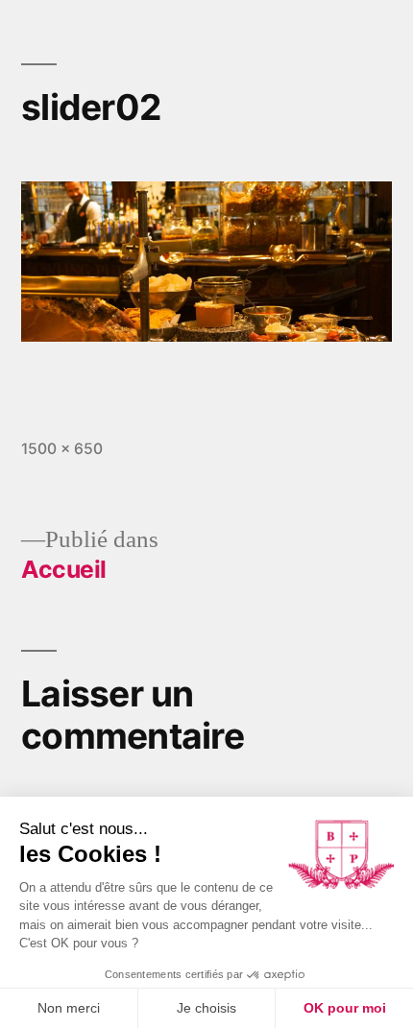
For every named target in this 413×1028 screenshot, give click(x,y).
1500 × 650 (62, 449)
